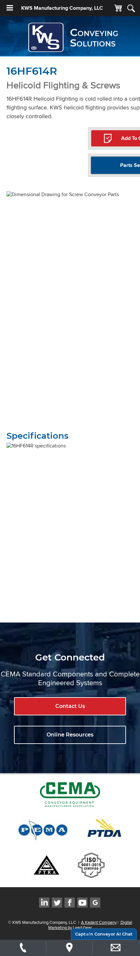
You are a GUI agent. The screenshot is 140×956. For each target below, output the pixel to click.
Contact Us (70, 706)
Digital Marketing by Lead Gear (90, 924)
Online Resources (70, 735)
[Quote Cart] (118, 8)
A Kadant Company (99, 922)
